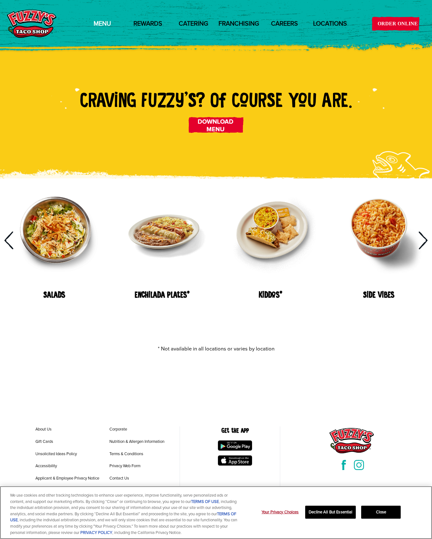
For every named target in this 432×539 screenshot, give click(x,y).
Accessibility (46, 465)
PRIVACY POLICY (96, 532)
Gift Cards (44, 441)
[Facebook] (344, 465)
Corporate (118, 429)
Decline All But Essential (330, 511)
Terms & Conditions (126, 453)
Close (381, 511)
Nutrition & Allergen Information (136, 441)
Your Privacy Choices (280, 511)
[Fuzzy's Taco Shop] (31, 23)
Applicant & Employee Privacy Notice (67, 478)
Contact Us (119, 478)
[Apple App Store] (235, 460)
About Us (43, 429)
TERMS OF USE (205, 501)
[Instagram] (359, 465)
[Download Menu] (216, 125)
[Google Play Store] (235, 445)
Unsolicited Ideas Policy (56, 453)
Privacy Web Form (124, 465)
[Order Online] (395, 24)
